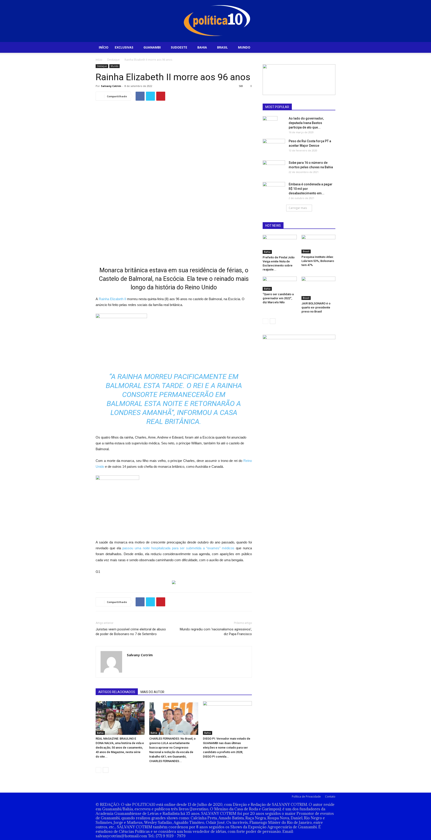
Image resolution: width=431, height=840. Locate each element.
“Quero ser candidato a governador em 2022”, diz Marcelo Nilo (278, 298)
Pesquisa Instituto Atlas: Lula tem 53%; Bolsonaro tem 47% (317, 261)
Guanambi (152, 47)
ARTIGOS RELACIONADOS (116, 692)
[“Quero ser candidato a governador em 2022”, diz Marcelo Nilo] (280, 284)
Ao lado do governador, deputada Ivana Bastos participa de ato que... (306, 123)
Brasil (222, 47)
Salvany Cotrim (111, 86)
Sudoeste (179, 47)
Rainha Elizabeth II (112, 299)
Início (103, 47)
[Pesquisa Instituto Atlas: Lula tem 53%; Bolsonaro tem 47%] (318, 244)
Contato (330, 796)
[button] (330, 48)
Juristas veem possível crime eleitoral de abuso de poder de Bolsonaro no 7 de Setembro (131, 631)
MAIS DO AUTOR (152, 692)
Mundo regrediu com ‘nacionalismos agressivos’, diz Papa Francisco (216, 631)
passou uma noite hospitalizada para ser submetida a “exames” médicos (179, 548)
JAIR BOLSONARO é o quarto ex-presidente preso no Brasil (315, 307)
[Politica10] (215, 21)
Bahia (202, 47)
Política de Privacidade (306, 796)
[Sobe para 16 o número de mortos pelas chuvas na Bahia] (274, 167)
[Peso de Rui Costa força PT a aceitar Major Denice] (274, 145)
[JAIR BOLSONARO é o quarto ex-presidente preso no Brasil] (318, 288)
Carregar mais (298, 208)
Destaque (113, 60)
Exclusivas (124, 47)
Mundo (244, 47)
